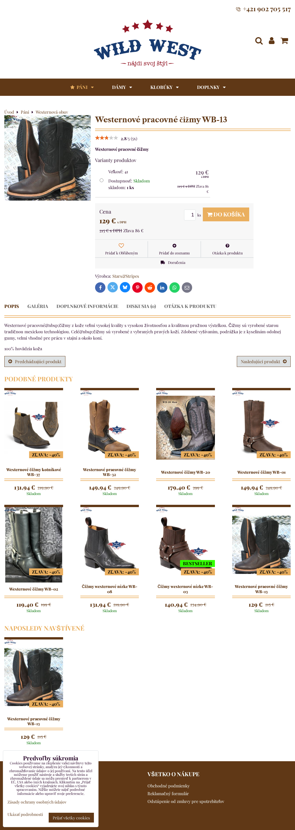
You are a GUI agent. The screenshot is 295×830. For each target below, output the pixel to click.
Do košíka (228, 214)
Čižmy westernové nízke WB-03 (185, 589)
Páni (82, 87)
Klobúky (162, 87)
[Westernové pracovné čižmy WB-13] (47, 158)
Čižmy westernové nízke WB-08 (109, 589)
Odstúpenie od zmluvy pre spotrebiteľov (186, 801)
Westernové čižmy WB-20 (185, 472)
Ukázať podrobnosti (25, 814)
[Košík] (284, 40)
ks (199, 214)
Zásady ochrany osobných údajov (37, 801)
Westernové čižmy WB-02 (33, 589)
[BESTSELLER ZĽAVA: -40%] (185, 544)
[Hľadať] (259, 40)
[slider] (106, 138)
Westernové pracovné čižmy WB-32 (109, 472)
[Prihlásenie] (271, 40)
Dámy (119, 87)
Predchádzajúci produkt (38, 361)
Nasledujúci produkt (260, 361)
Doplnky (209, 87)
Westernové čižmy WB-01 (261, 472)
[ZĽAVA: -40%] (33, 427)
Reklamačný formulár (168, 793)
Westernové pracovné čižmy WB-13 (261, 589)
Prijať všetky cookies (71, 817)
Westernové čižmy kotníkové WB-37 (33, 472)
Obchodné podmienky (169, 786)
